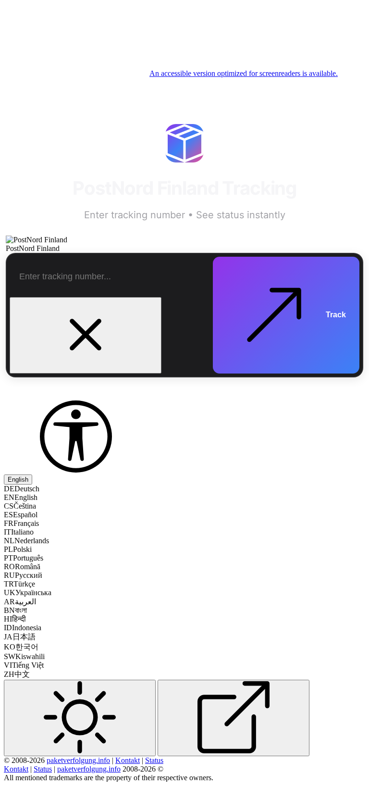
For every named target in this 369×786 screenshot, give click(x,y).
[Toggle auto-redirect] (233, 718)
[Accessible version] (76, 470)
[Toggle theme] (80, 718)
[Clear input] (85, 335)
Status (154, 760)
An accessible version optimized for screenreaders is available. (243, 73)
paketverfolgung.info (78, 760)
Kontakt (127, 760)
